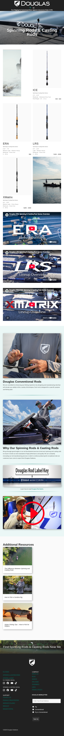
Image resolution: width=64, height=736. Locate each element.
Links (34, 687)
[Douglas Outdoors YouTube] (13, 683)
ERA (6, 143)
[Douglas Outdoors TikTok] (17, 683)
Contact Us (7, 697)
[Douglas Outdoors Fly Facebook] (9, 683)
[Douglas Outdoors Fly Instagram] (5, 683)
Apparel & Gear (8, 678)
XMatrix (8, 197)
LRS (35, 143)
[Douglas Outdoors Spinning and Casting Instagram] (5, 690)
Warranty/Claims (9, 703)
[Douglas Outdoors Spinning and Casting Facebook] (9, 690)
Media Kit (6, 706)
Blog (34, 676)
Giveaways (35, 684)
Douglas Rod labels (37, 489)
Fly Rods (6, 671)
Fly (36, 707)
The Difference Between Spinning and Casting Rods (17, 569)
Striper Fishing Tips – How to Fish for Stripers (16, 625)
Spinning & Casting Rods (11, 675)
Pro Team (35, 681)
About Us (35, 673)
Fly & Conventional (41, 712)
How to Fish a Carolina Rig (13, 597)
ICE (35, 90)
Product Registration (11, 700)
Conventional (39, 709)
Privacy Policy (37, 689)
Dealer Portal (8, 709)
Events (34, 679)
